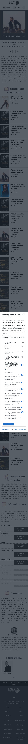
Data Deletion (5, 429)
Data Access (14, 429)
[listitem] (14, 343)
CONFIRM (8, 424)
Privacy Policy (22, 429)
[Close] (25, 314)
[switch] (22, 346)
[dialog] (14, 372)
